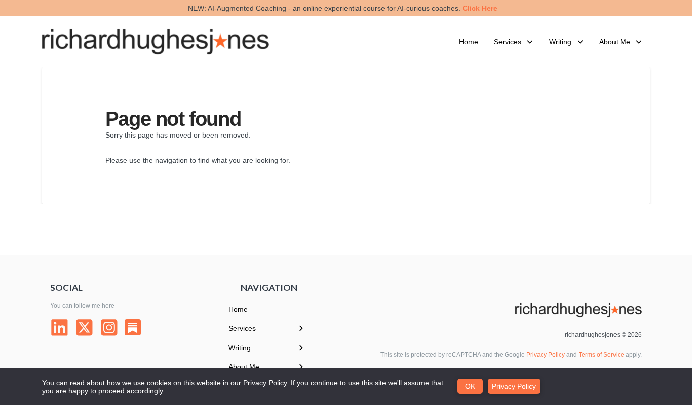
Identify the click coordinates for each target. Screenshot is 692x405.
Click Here (480, 8)
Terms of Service (601, 354)
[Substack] (133, 327)
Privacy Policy (545, 354)
